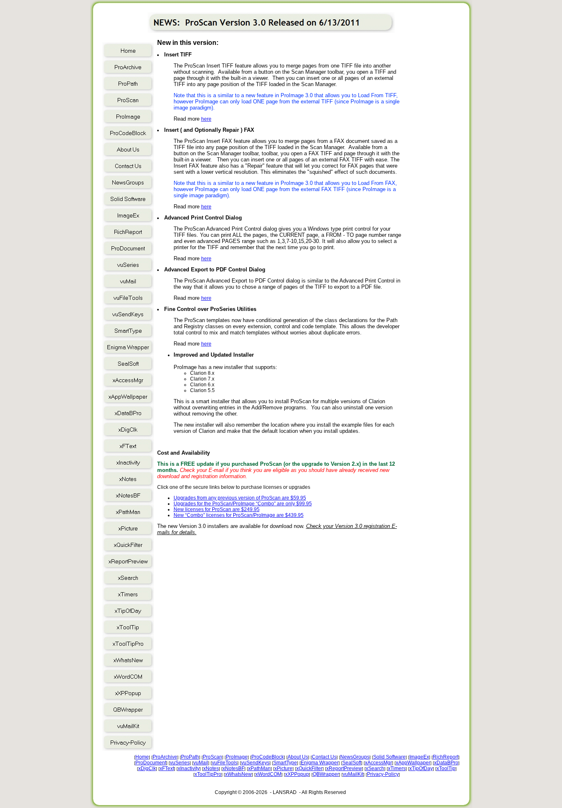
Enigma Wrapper (320, 763)
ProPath (190, 757)
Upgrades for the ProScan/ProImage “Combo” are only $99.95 (243, 504)
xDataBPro (446, 763)
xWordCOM (268, 774)
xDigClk (147, 768)
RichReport (445, 757)
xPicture (283, 768)
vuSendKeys (255, 763)
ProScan (212, 757)
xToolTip (446, 768)
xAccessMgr (378, 763)
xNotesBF (233, 768)
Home (142, 757)
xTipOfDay (421, 768)
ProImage (237, 757)
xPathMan (259, 768)
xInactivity (189, 768)
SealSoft (351, 763)
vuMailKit (353, 774)
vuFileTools (224, 763)
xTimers (397, 768)
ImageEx (419, 757)
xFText (167, 768)
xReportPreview (344, 768)
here (206, 119)
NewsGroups (354, 757)
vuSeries (180, 763)
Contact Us (324, 757)
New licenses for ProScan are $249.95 (217, 509)
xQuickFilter (309, 768)
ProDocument (150, 763)
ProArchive (165, 757)
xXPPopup (297, 774)
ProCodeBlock (267, 757)
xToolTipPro (208, 774)
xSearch (375, 768)
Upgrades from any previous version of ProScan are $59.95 (240, 498)
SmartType (285, 763)
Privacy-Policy (383, 774)
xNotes (211, 768)
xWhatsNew (238, 774)
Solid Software (389, 757)
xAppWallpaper (413, 763)
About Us (298, 757)
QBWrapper (326, 774)
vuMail (200, 763)
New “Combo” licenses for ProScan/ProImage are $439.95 (239, 515)
